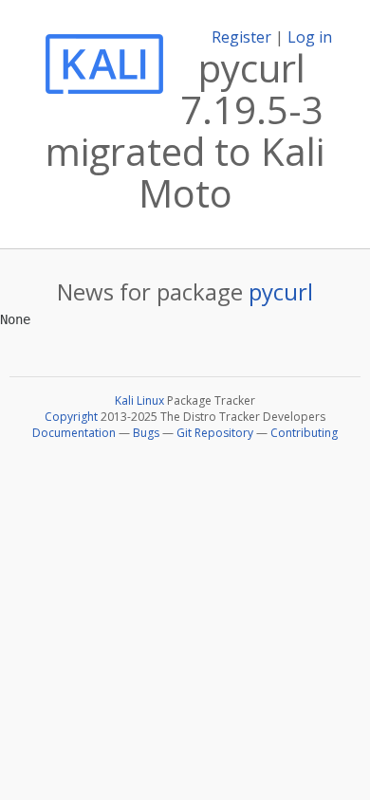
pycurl (281, 291)
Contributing (304, 433)
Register (241, 37)
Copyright (71, 417)
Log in (309, 37)
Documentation (74, 433)
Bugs (146, 433)
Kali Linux (139, 400)
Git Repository (214, 433)
